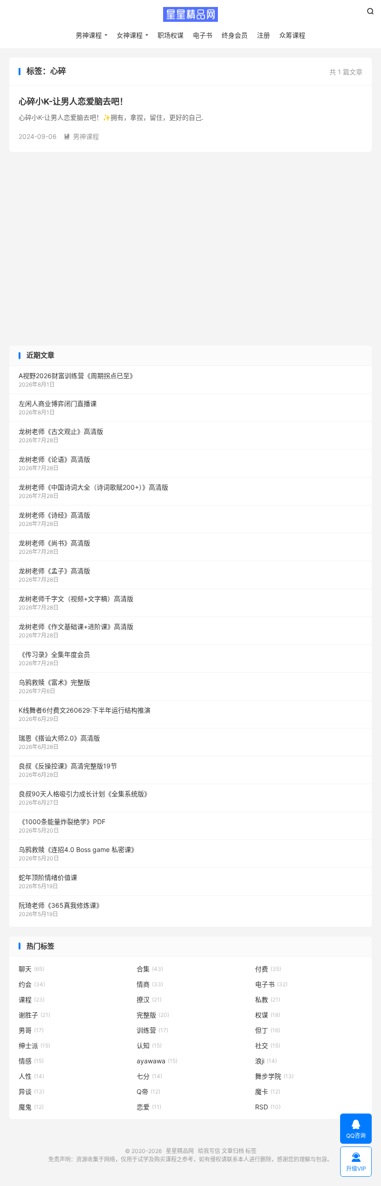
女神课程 (130, 35)
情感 (31, 1061)
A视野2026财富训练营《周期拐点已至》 (77, 376)
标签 (250, 1150)
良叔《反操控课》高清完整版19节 (68, 766)
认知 (149, 1045)
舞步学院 (274, 1076)
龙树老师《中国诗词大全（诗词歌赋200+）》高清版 (93, 487)
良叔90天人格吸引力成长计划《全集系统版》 (85, 794)
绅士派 (34, 1045)
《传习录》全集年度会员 (54, 654)
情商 (150, 984)
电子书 (202, 35)
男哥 (31, 1030)
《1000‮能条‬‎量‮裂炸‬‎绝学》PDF (62, 822)
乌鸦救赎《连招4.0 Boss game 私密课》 (78, 849)
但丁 (267, 1030)
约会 (32, 984)
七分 (149, 1076)
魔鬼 (31, 1107)
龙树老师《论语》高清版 (54, 459)
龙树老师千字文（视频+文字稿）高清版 (76, 599)
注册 (263, 35)
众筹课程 (292, 35)
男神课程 (89, 35)
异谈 (31, 1091)
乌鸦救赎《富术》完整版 (54, 682)
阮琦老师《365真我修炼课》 (61, 905)
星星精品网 (190, 14)
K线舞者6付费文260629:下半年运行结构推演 (85, 710)
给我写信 (209, 1150)
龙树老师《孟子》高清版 (54, 571)
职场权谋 (171, 35)
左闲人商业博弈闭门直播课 (58, 403)
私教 (267, 999)
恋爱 (149, 1107)
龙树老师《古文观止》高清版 (61, 431)
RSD (268, 1107)
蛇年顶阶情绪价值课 (48, 877)
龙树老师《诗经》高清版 (54, 515)
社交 (267, 1045)
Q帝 (148, 1091)
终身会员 (235, 35)
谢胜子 (34, 1015)
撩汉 (149, 999)
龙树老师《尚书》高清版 (54, 543)
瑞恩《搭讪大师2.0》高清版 (59, 738)
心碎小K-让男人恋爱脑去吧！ (73, 101)
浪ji (266, 1061)
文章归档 (233, 1150)
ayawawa (157, 1061)
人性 (31, 1076)
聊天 (31, 969)
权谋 (267, 1015)
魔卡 (267, 1091)
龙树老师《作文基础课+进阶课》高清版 (76, 626)
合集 (150, 969)
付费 (268, 969)
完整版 (153, 1015)
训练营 (152, 1030)
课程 (32, 999)
